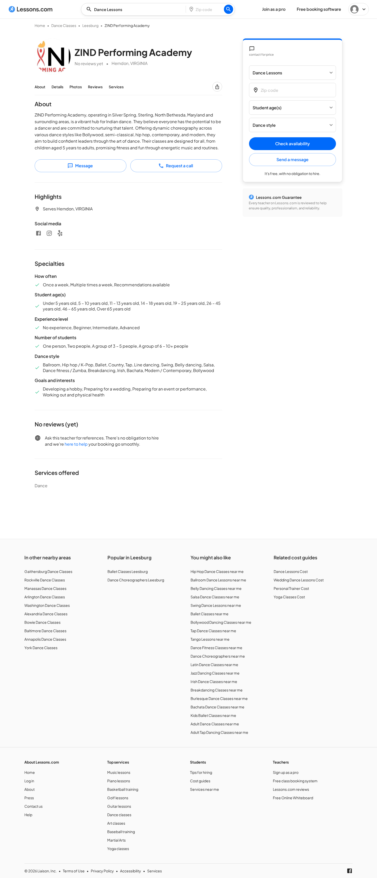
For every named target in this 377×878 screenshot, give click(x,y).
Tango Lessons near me (210, 639)
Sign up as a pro (286, 772)
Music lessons (118, 772)
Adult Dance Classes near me (215, 723)
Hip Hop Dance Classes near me (217, 571)
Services (116, 86)
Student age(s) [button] (267, 107)
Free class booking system (295, 780)
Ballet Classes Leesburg (127, 571)
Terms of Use (74, 871)
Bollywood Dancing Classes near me (221, 622)
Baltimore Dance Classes (45, 630)
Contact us (33, 806)
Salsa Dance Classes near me (215, 596)
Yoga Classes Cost (289, 596)
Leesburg (90, 25)
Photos (76, 86)
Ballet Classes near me (210, 613)
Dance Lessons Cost (291, 571)
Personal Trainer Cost (291, 588)
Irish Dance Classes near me (214, 681)
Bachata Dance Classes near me (217, 707)
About (40, 86)
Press (29, 797)
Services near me (204, 789)
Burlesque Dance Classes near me (219, 698)
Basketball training (122, 789)
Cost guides (200, 780)
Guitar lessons (119, 806)
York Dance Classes (40, 647)
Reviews (95, 86)
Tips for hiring (201, 772)
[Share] (217, 87)
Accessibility (130, 871)
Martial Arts (116, 840)
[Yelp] (60, 233)
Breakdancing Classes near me (217, 690)
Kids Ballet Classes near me (213, 715)
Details (57, 86)
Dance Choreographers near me (218, 656)
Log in (29, 780)
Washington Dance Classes (47, 605)
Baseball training (121, 831)
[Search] (228, 9)
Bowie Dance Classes (42, 622)
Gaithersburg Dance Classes (48, 571)
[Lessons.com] (30, 9)
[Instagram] (49, 233)
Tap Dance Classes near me (213, 630)
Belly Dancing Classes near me (216, 588)
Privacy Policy (102, 871)
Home (40, 25)
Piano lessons (118, 780)
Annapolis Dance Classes (45, 639)
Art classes (116, 823)
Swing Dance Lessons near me (216, 605)
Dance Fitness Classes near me (216, 647)
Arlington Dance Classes (44, 596)
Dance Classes (63, 25)
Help (28, 814)
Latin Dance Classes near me (214, 664)
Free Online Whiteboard (293, 797)
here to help (76, 444)
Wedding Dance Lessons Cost (299, 580)
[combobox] (134, 9)
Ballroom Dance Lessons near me (218, 580)
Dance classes (119, 814)
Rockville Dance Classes (44, 580)
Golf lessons (117, 797)
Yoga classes (118, 848)
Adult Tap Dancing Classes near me (219, 732)
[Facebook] (38, 233)
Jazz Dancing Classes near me (215, 673)
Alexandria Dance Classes (45, 613)
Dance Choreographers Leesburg (135, 580)
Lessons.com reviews (291, 789)
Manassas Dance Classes (45, 588)
